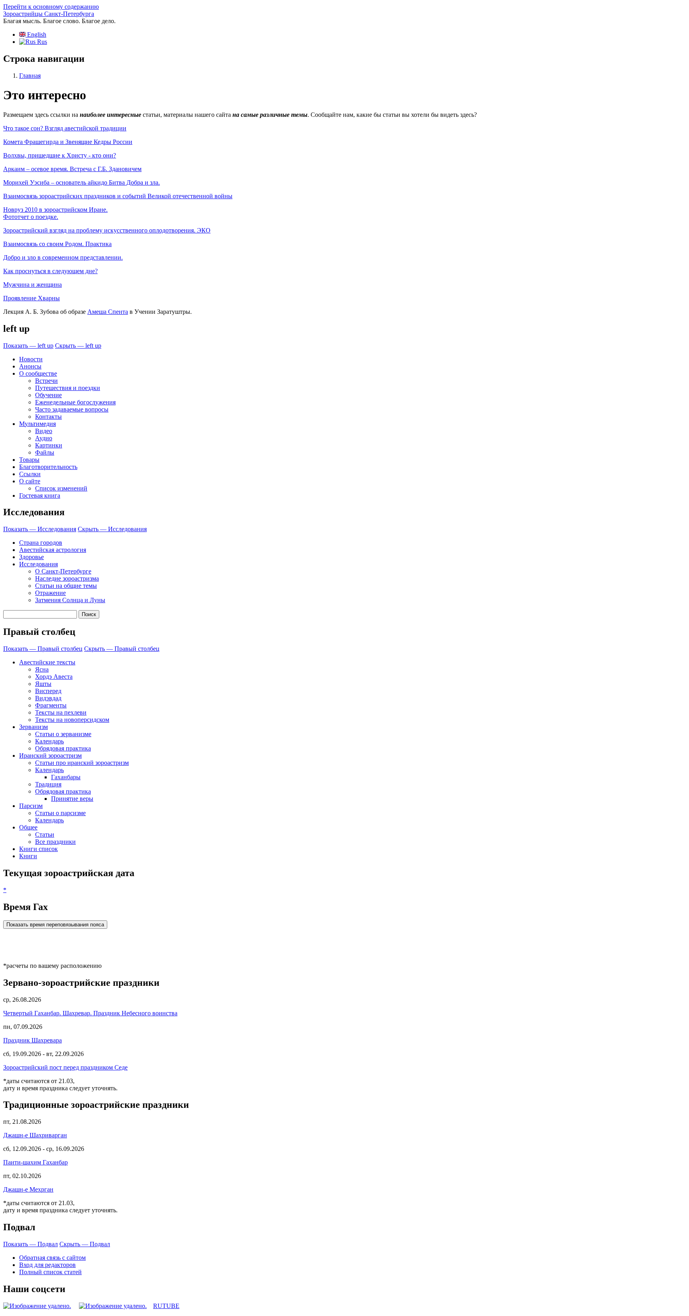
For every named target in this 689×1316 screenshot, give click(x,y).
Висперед (48, 691)
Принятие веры (72, 798)
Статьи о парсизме (60, 813)
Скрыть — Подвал (84, 1244)
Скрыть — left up (78, 345)
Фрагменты (51, 705)
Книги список (38, 848)
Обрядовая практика (63, 748)
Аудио (43, 438)
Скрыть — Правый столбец (121, 648)
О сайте (29, 481)
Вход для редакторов (47, 1264)
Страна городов (40, 542)
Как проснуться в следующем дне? (50, 271)
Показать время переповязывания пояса (55, 925)
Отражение (50, 592)
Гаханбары (66, 777)
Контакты (48, 416)
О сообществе (38, 373)
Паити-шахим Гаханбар (35, 1162)
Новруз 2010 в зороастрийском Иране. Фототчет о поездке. (55, 213)
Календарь (49, 741)
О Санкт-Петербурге (63, 571)
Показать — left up (28, 345)
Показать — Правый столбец (43, 648)
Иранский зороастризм (50, 755)
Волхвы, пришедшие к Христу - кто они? (59, 155)
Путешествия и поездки (67, 387)
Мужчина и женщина (32, 284)
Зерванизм (33, 726)
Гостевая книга (39, 495)
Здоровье (31, 557)
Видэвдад (48, 698)
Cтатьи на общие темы (66, 585)
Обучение (48, 395)
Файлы (44, 452)
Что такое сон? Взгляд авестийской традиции (64, 128)
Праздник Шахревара (32, 1040)
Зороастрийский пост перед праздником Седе (65, 1067)
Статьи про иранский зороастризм (82, 762)
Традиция (48, 784)
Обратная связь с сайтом (52, 1257)
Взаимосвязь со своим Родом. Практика (57, 243)
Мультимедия (37, 423)
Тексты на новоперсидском (72, 719)
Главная (30, 75)
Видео (43, 431)
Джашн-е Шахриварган (35, 1135)
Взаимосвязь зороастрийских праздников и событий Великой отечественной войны (117, 196)
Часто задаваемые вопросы (71, 409)
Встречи (46, 380)
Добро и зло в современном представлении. (63, 257)
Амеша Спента (107, 311)
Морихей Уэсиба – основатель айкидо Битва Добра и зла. (81, 182)
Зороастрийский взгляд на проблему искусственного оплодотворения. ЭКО (107, 230)
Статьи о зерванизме (63, 734)
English (36, 34)
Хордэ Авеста (54, 676)
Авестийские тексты (47, 662)
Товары (29, 459)
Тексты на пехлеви (61, 712)
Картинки (48, 445)
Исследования (38, 564)
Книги (28, 856)
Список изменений (61, 488)
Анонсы (30, 366)
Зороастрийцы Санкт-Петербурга (48, 13)
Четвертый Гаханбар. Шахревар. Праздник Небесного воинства (90, 1013)
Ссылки (30, 474)
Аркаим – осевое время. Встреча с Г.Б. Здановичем (72, 168)
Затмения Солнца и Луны (70, 600)
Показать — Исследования (39, 529)
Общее (28, 827)
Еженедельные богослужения (75, 402)
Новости (31, 359)
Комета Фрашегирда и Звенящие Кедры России (67, 141)
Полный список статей (50, 1272)
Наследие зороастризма (67, 578)
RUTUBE (166, 1305)
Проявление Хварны (31, 298)
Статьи (44, 834)
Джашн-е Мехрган (28, 1189)
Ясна (42, 669)
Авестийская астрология (52, 549)
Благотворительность (48, 466)
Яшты (43, 683)
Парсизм (31, 805)
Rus (41, 41)
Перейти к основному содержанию (51, 6)
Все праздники (55, 841)
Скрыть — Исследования (112, 529)
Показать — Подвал (30, 1244)
